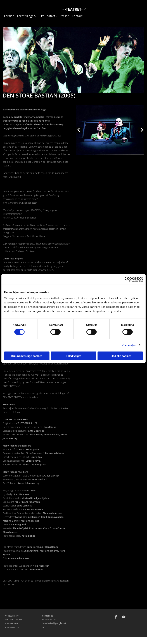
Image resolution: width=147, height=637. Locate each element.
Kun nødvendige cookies (26, 355)
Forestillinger (26, 16)
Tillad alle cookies (120, 355)
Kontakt (77, 16)
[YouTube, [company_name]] (123, 616)
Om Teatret (47, 16)
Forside (9, 16)
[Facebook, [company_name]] (115, 616)
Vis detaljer (129, 345)
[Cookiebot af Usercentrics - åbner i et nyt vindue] (127, 279)
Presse (64, 16)
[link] (27, 15)
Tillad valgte (73, 355)
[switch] (55, 332)
